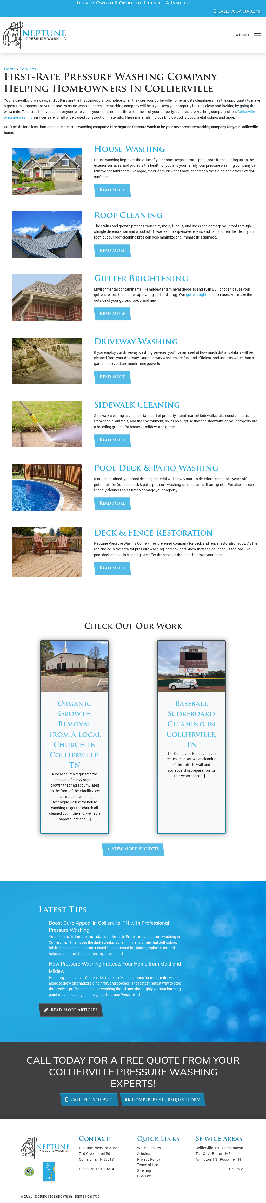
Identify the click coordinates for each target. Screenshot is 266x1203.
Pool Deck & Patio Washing (156, 469)
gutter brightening (201, 294)
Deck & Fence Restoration (153, 534)
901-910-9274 (245, 12)
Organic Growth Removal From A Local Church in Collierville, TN (75, 735)
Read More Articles (73, 1010)
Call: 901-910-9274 (91, 1100)
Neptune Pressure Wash (52, 1196)
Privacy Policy (148, 1159)
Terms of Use (147, 1164)
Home (10, 69)
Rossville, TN (230, 1159)
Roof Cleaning (128, 216)
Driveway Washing (136, 342)
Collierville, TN (207, 1147)
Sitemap (144, 1170)
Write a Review (149, 1147)
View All (238, 1168)
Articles (143, 1153)
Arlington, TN (206, 1159)
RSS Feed (145, 1175)
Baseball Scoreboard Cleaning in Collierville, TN (191, 725)
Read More (112, 190)
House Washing (129, 150)
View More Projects (134, 849)
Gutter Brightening (141, 279)
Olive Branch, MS (217, 1153)
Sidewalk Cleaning (137, 406)
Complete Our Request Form (166, 1100)
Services (27, 69)
